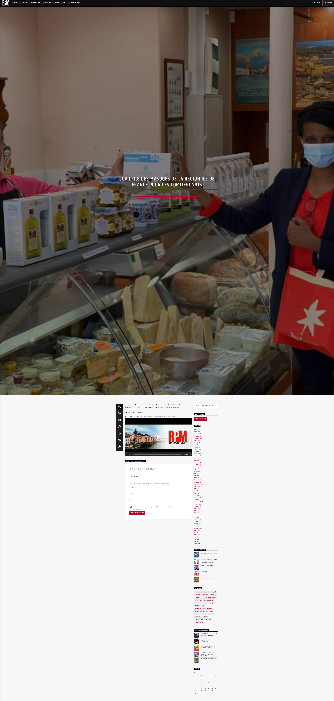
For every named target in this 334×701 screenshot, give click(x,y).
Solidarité (194, 198)
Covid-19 (149, 198)
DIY (203, 597)
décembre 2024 (198, 453)
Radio (212, 611)
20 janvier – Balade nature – (209, 659)
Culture (197, 597)
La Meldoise (204, 572)
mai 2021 (196, 513)
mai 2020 (196, 539)
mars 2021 (197, 517)
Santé (197, 614)
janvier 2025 (197, 451)
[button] (158, 437)
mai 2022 (196, 491)
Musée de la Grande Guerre (204, 608)
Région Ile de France (183, 198)
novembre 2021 (198, 504)
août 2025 (197, 442)
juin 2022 (196, 488)
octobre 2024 (198, 458)
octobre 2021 (198, 506)
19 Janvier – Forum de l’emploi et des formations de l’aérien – (209, 654)
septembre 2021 (198, 508)
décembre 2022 (198, 484)
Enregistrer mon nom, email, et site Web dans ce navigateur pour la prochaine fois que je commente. (160, 507)
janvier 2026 (197, 436)
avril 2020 (196, 541)
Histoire (198, 603)
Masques (167, 198)
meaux (173, 198)
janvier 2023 (197, 482)
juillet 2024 (197, 460)
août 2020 (197, 532)
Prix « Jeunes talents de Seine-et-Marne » (208, 647)
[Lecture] (127, 454)
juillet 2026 (197, 429)
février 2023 (197, 480)
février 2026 (197, 434)
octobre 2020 (198, 528)
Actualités (212, 592)
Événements (199, 622)
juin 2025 (196, 445)
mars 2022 (197, 495)
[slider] (157, 454)
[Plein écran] (190, 454)
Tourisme (208, 619)
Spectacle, (198, 616)
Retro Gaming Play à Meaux (209, 578)
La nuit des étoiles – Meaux (209, 553)
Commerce (205, 595)
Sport (206, 616)
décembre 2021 (198, 502)
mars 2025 (197, 447)
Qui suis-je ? (204, 611)
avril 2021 (196, 515)
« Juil (195, 698)
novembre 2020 (198, 526)
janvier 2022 (197, 499)
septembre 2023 (198, 469)
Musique (211, 603)
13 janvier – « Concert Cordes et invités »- (209, 641)
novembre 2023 (198, 467)
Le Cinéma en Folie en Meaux (209, 566)
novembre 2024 (198, 456)
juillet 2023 (197, 473)
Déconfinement (211, 597)
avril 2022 (196, 493)
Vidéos (64, 3)
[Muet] (187, 454)
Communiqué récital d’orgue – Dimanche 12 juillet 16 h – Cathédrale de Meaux (209, 560)
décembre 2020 (198, 524)
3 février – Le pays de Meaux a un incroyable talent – (209, 634)
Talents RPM (199, 619)
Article (197, 595)
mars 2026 (197, 432)
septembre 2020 (198, 530)
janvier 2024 (197, 464)
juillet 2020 (197, 534)
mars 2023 (197, 477)
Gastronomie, (208, 600)
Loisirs (204, 603)
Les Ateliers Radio (75, 3)
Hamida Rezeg (158, 198)
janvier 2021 (197, 521)
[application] (158, 437)
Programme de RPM (36, 3)
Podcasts (48, 3)
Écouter (329, 3)
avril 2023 (196, 475)
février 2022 (197, 497)
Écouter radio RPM (200, 419)
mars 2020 (197, 543)
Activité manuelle (201, 592)
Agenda (57, 3)
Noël (196, 611)
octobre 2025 (198, 438)
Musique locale (200, 605)
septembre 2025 (198, 440)
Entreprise (198, 600)
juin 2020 (196, 537)
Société (203, 614)
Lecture (318, 3)
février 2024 (197, 462)
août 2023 (197, 471)
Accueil (16, 3)
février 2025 (197, 449)
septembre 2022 (198, 486)
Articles (24, 3)
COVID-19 (213, 595)
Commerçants (141, 198)
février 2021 (197, 519)
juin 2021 (196, 510)
